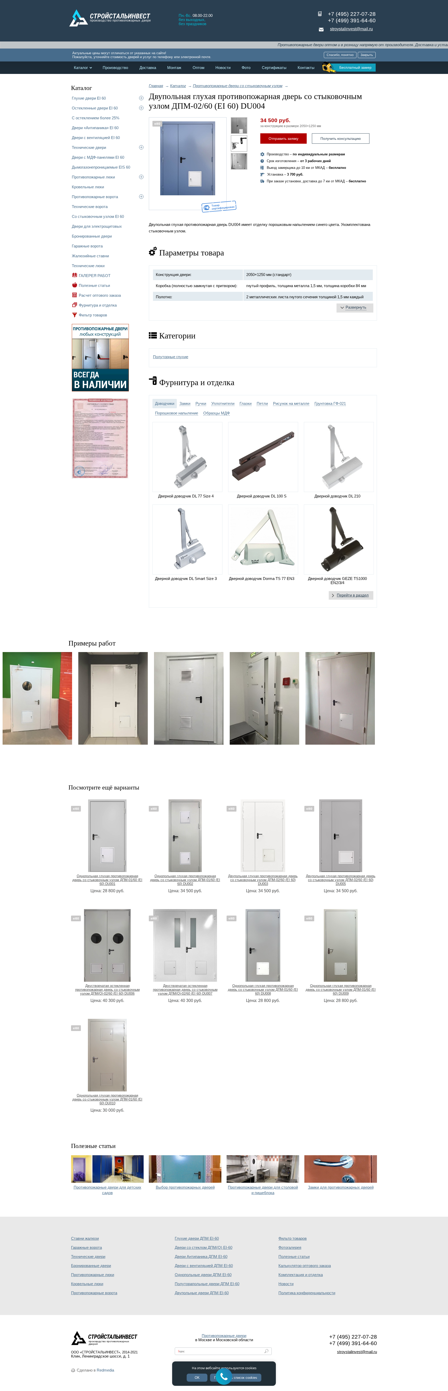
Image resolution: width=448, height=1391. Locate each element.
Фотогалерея (289, 1247)
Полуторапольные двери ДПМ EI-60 (207, 1284)
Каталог (81, 68)
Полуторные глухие (170, 357)
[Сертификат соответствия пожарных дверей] (100, 478)
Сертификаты (274, 68)
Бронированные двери (92, 236)
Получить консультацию (340, 138)
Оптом (198, 68)
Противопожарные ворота (95, 197)
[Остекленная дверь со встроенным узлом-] (37, 698)
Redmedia (105, 1370)
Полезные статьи (94, 285)
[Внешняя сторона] (187, 163)
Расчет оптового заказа (100, 295)
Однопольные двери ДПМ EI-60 (203, 1275)
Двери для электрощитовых (97, 226)
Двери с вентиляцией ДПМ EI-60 (204, 1266)
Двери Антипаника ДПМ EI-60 (201, 1257)
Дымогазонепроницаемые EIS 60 (101, 167)
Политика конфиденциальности (306, 1293)
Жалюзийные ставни (90, 256)
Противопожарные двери (224, 1336)
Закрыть (367, 55)
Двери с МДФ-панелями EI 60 (98, 157)
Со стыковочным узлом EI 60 (98, 216)
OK (197, 1378)
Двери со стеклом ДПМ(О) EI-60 (203, 1247)
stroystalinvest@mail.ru (351, 29)
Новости (222, 68)
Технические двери (89, 147)
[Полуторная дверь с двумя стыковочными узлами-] (188, 698)
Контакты (306, 68)
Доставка (147, 68)
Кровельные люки (88, 187)
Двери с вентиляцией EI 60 (96, 137)
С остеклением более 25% (95, 118)
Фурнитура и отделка (98, 305)
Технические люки (88, 266)
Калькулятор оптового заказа (304, 1266)
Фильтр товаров (93, 315)
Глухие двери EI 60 (89, 98)
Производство (115, 68)
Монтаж (174, 68)
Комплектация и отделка (300, 1275)
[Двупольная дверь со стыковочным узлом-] (113, 698)
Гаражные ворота (87, 246)
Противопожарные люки (93, 177)
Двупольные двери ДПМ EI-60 (202, 1293)
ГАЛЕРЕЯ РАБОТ (94, 275)
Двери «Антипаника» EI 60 (95, 128)
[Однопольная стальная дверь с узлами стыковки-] (264, 698)
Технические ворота (90, 206)
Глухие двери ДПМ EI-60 (197, 1238)
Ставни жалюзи (85, 1238)
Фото (246, 68)
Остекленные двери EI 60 (95, 108)
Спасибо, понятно (340, 55)
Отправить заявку (283, 138)
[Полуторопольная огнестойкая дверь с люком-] (340, 698)
